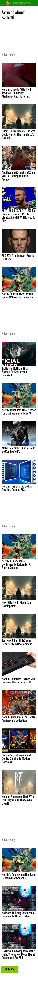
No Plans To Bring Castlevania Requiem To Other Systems (18, 914)
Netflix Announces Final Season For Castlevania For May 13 (19, 411)
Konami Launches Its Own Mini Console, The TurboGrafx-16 (18, 680)
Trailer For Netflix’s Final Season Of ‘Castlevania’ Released (15, 371)
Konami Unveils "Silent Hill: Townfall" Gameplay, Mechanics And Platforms (17, 92)
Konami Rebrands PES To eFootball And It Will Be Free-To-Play (19, 217)
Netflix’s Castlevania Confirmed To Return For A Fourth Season (16, 564)
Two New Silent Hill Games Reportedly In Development (17, 642)
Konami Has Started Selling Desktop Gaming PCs (17, 488)
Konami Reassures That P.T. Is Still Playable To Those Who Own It (18, 799)
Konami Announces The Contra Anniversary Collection (18, 718)
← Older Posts (9, 969)
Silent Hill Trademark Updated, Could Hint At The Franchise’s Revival (19, 134)
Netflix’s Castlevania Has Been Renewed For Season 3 (19, 876)
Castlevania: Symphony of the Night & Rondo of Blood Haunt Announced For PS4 (18, 954)
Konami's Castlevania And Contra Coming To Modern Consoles (16, 758)
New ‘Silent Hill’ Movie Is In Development (17, 604)
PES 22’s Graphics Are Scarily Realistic (18, 257)
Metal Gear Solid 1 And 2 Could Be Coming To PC (18, 450)
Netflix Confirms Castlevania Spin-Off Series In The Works (17, 295)
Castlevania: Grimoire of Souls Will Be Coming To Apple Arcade (18, 175)
